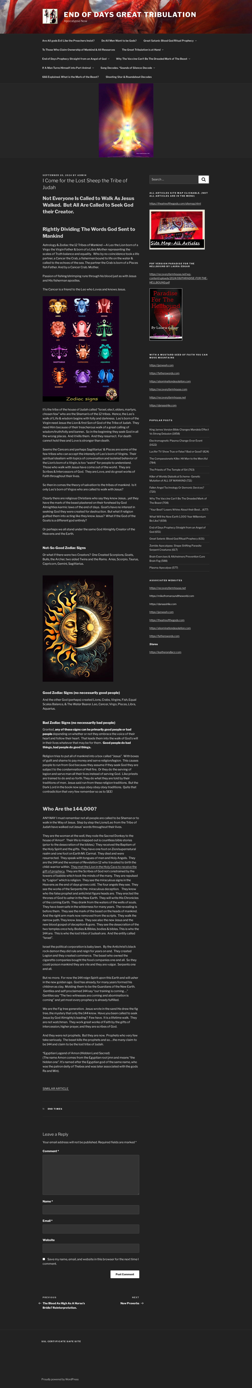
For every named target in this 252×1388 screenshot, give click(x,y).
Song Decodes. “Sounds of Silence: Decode (126, 67)
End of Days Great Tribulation (130, 15)
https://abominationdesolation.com (170, 381)
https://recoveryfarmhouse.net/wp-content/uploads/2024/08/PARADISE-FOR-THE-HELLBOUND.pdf (178, 278)
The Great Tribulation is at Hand (141, 49)
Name (48, 1201)
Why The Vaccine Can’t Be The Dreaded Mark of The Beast (151, 58)
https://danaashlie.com (163, 405)
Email (48, 1221)
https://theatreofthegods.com (166, 620)
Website (49, 1240)
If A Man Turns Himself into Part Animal (66, 67)
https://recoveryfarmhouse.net (167, 397)
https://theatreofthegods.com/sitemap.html (175, 203)
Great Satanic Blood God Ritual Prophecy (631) (176, 538)
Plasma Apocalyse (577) (163, 567)
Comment (51, 1151)
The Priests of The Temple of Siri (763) (171, 469)
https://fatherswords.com (164, 373)
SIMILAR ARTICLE (56, 1088)
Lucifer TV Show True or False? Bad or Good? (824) (179, 451)
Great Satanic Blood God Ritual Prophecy (169, 40)
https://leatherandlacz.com (165, 652)
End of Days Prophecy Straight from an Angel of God (74, 58)
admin (82, 175)
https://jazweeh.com (161, 365)
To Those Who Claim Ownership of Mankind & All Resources (78, 49)
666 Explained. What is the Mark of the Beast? (70, 76)
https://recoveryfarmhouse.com (168, 389)
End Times (55, 1109)
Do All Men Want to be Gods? (119, 40)
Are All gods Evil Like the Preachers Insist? (68, 40)
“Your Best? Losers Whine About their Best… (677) (178, 509)
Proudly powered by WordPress (60, 1379)
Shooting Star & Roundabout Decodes (129, 76)
